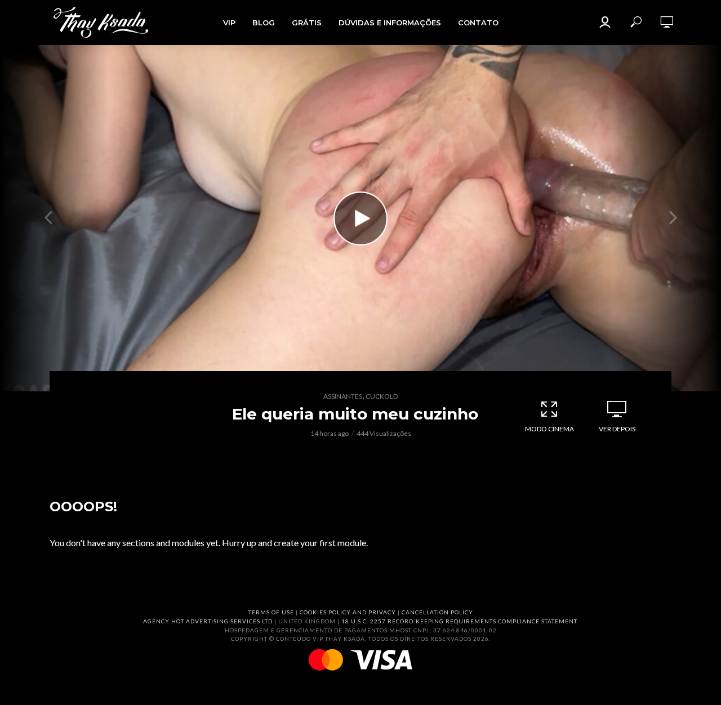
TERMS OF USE (271, 612)
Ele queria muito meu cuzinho (355, 413)
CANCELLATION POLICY (437, 612)
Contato (478, 22)
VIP (229, 22)
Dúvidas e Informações (390, 22)
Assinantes (342, 396)
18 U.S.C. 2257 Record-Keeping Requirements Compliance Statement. (459, 621)
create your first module (320, 542)
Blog (263, 22)
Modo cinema (549, 429)
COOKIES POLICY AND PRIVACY (348, 612)
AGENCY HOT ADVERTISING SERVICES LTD (208, 621)
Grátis (307, 22)
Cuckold (382, 396)
